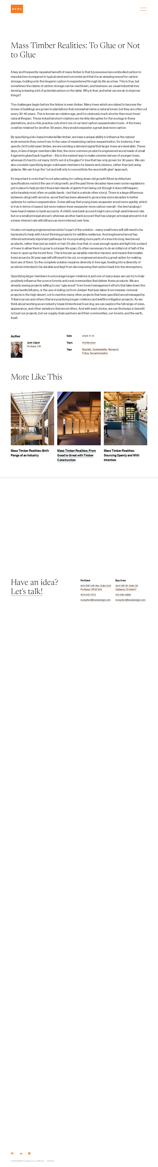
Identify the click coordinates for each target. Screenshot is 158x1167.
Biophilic (86, 349)
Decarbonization (99, 353)
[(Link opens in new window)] (12, 1153)
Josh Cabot (33, 342)
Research (113, 349)
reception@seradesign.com (96, 599)
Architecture (89, 342)
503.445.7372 (88, 594)
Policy (85, 353)
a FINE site (39, 1160)
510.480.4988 (123, 594)
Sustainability (100, 349)
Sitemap (50, 1160)
